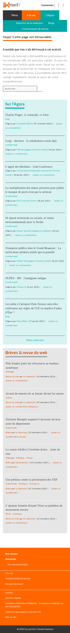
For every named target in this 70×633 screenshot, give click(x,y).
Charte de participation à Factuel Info (23, 612)
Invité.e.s (21, 287)
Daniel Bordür (22, 463)
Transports (34, 484)
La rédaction (29, 377)
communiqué (11, 145)
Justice (9, 398)
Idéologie (10, 372)
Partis (8, 514)
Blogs (51, 23)
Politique (20, 458)
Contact (9, 592)
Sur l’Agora (14, 104)
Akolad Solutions (45, 629)
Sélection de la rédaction (29, 23)
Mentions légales (13, 598)
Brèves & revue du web (26, 353)
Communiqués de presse (35, 28)
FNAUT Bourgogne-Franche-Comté (33, 261)
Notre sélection (35, 340)
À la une (9, 573)
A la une (31, 15)
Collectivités (11, 428)
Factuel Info (30, 629)
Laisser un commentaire (16, 154)
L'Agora (50, 15)
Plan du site (10, 617)
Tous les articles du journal (17, 578)
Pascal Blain (22, 321)
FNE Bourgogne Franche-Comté (32, 150)
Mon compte (11, 554)
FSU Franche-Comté (26, 201)
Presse (29, 458)
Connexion (47, 5)
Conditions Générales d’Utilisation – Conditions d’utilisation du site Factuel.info (34, 605)
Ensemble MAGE (24, 124)
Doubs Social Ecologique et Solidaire (34, 231)
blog (7, 119)
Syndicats (17, 514)
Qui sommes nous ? (14, 584)
